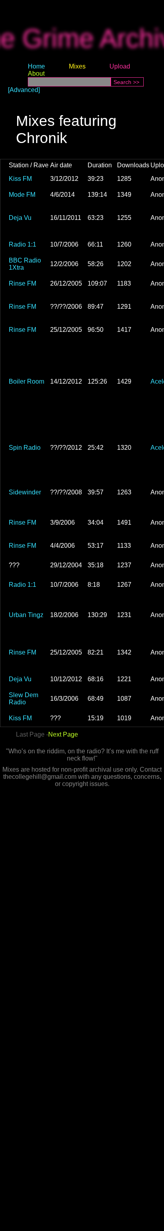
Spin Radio (25, 447)
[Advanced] (24, 89)
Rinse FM (22, 283)
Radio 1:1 (22, 244)
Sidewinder (25, 492)
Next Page (63, 734)
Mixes (77, 66)
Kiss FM (20, 178)
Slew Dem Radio (23, 699)
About (36, 73)
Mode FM (22, 194)
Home (36, 66)
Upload (119, 66)
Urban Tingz (26, 615)
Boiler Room (26, 381)
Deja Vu (20, 217)
